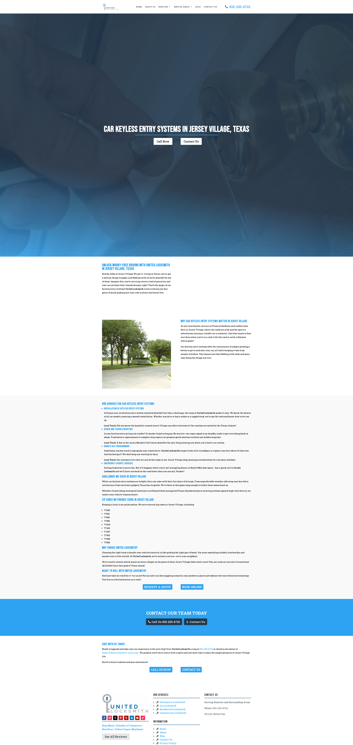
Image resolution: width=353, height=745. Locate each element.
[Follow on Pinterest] (121, 718)
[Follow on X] (115, 718)
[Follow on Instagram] (110, 718)
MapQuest (137, 729)
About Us (150, 7)
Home (139, 7)
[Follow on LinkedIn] (132, 718)
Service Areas (182, 7)
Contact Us (210, 7)
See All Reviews (116, 736)
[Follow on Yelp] (126, 718)
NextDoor (107, 729)
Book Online (192, 587)
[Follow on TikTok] (143, 718)
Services (163, 7)
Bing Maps (108, 725)
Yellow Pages (122, 729)
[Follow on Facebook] (104, 718)
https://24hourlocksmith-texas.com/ (120, 652)
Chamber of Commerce (128, 725)
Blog (198, 7)
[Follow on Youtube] (137, 718)
